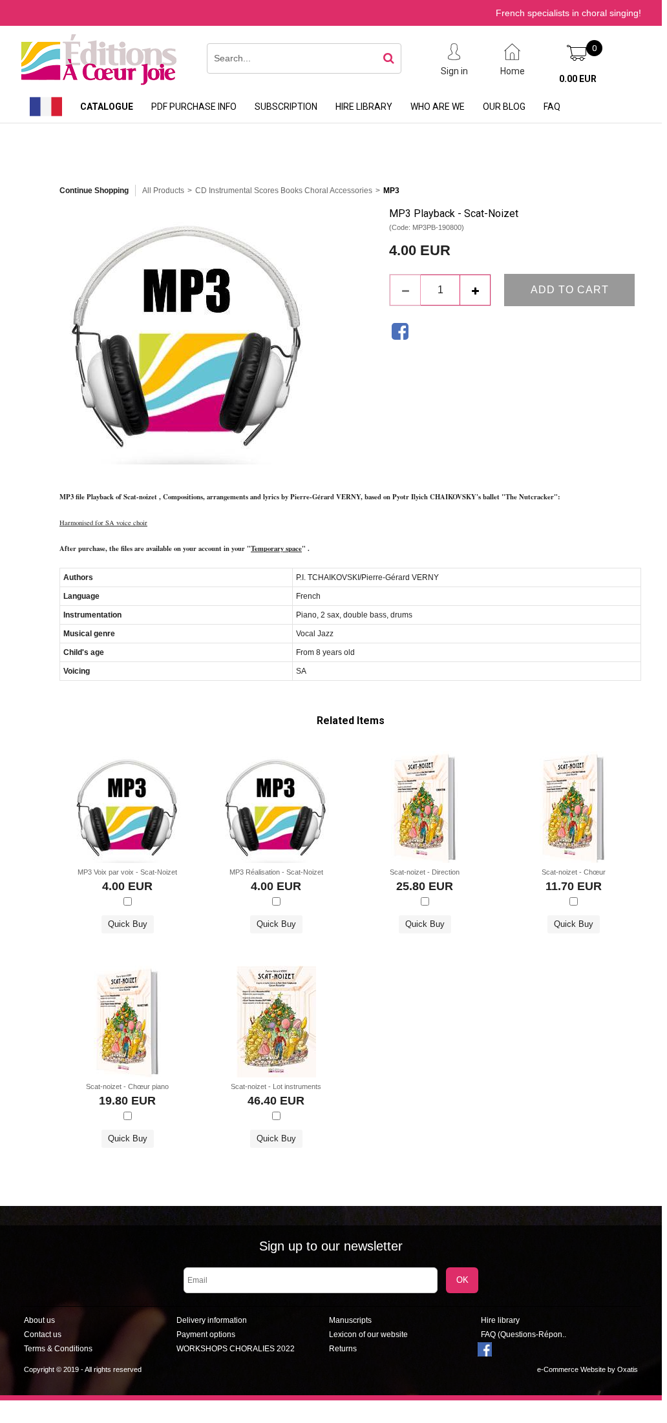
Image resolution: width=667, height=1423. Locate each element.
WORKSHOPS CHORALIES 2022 (235, 1348)
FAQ (552, 106)
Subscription (286, 106)
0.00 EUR (578, 79)
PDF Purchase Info (194, 106)
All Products (163, 190)
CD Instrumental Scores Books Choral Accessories (283, 190)
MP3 (391, 190)
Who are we (437, 106)
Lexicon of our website (368, 1334)
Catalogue (106, 106)
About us (39, 1320)
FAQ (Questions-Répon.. (523, 1334)
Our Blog (504, 106)
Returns (343, 1348)
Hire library (363, 106)
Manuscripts (350, 1320)
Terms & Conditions (58, 1348)
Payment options (205, 1334)
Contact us (42, 1334)
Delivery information (211, 1320)
